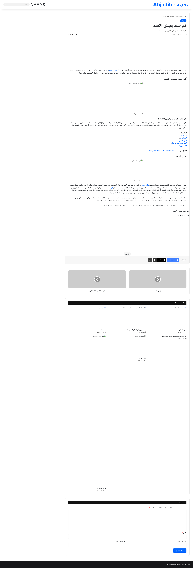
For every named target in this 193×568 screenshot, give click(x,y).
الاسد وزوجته (182, 146)
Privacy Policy (171, 564)
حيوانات (177, 16)
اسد (126, 254)
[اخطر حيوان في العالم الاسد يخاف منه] (127, 317)
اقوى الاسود (182, 141)
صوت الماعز (182, 330)
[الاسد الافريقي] (87, 410)
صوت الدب (102, 330)
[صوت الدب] (87, 317)
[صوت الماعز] (167, 317)
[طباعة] (150, 260)
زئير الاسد (183, 135)
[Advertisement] (127, 52)
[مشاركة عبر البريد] (155, 260)
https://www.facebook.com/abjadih (161, 151)
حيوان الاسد (113, 70)
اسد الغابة (183, 138)
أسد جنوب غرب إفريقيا (179, 143)
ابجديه (183, 34)
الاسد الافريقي (101, 488)
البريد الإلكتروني (181, 541)
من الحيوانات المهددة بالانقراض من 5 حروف (173, 336)
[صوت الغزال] (127, 345)
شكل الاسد (145, 185)
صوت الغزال (142, 358)
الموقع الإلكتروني (120, 541)
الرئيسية (182, 16)
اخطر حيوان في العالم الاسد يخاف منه (135, 330)
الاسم (184, 533)
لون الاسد (110, 188)
